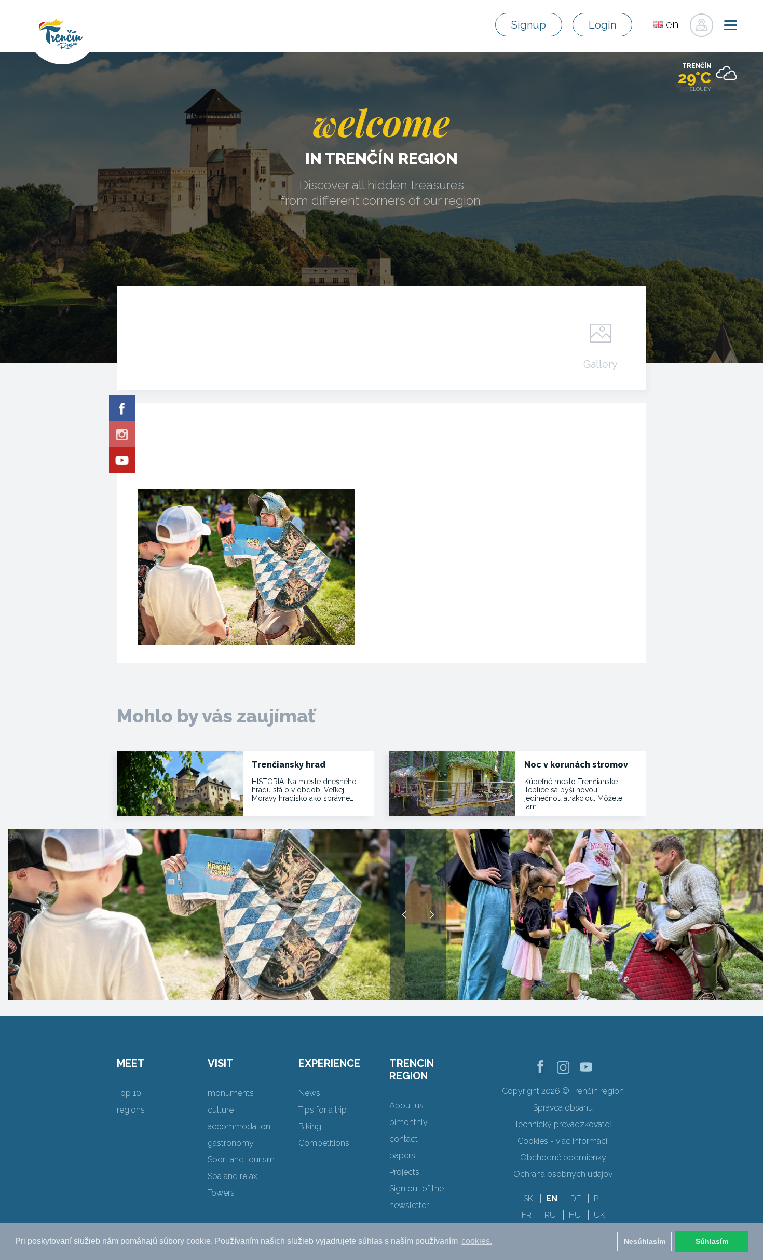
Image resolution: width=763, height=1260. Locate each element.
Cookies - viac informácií (563, 1141)
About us (406, 1106)
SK (528, 1198)
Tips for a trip (322, 1110)
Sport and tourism (241, 1160)
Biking (309, 1126)
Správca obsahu (563, 1108)
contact (403, 1139)
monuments (231, 1093)
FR (527, 1215)
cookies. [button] (476, 1241)
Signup (528, 25)
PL (598, 1198)
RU (550, 1215)
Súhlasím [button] (712, 1241)
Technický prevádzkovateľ (562, 1124)
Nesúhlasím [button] (644, 1241)
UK (599, 1215)
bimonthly (408, 1122)
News (309, 1093)
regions (131, 1110)
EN (551, 1198)
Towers (221, 1193)
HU (575, 1215)
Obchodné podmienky (563, 1157)
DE (575, 1198)
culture (221, 1110)
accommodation (239, 1126)
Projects (404, 1172)
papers (402, 1155)
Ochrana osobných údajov (562, 1174)
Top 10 (129, 1093)
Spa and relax (232, 1176)
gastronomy (231, 1143)
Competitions (323, 1143)
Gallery (600, 363)
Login (602, 25)
